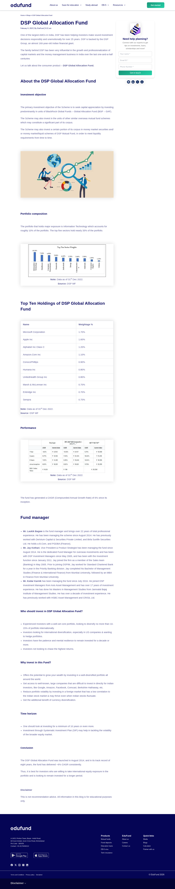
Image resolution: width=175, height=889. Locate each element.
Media (145, 839)
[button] (80, 5)
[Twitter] (15, 865)
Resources (118, 5)
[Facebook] (12, 865)
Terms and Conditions (17, 875)
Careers (125, 843)
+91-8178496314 (23, 846)
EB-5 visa (104, 849)
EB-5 (104, 5)
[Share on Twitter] (137, 82)
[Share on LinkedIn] (133, 82)
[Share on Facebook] (128, 82)
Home (22, 15)
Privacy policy (30, 875)
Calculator (147, 846)
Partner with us (148, 849)
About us (54, 5)
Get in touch (135, 73)
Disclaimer (39, 875)
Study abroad (91, 5)
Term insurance (106, 853)
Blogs (29, 15)
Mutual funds (106, 839)
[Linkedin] (27, 865)
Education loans (107, 846)
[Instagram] (23, 865)
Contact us (126, 846)
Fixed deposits (106, 843)
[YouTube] (19, 865)
